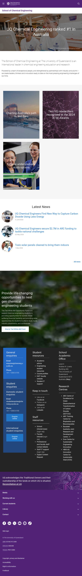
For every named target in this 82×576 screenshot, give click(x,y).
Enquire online (15, 418)
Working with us (9, 498)
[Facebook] (4, 523)
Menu (3, 4)
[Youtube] (19, 523)
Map (68, 379)
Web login (6, 531)
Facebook (40, 400)
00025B (11, 546)
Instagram (41, 405)
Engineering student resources (41, 368)
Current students (9, 504)
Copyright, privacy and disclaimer (13, 558)
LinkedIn (40, 410)
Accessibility (7, 562)
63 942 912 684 (11, 542)
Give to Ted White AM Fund (15, 329)
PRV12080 (11, 550)
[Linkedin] (9, 523)
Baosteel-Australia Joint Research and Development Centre (68, 432)
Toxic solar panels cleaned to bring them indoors (42, 245)
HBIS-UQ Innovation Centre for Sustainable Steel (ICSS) (67, 455)
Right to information (9, 566)
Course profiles (42, 374)
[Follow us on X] (14, 523)
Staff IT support (43, 449)
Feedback (6, 570)
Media (5, 493)
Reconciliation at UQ (12, 484)
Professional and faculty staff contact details (43, 444)
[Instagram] (24, 523)
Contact (5, 514)
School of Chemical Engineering (17, 10)
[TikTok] (30, 523)
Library (5, 509)
